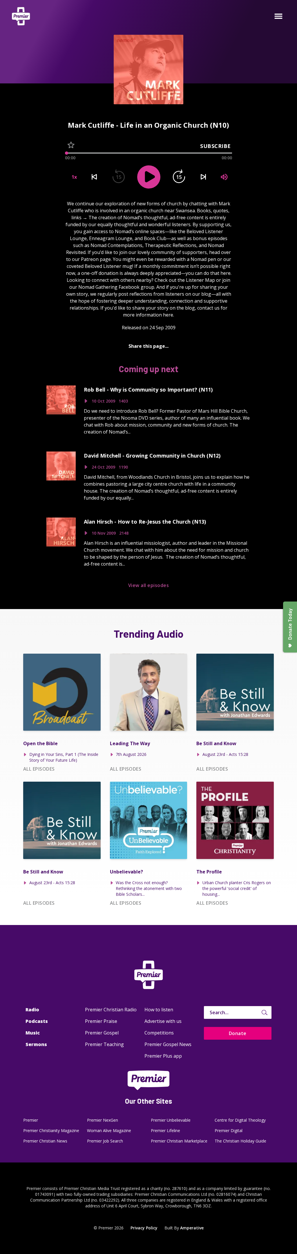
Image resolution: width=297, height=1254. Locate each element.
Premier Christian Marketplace (179, 1141)
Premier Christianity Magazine (51, 1130)
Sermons (36, 1044)
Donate (238, 1033)
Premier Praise (101, 1021)
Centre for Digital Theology (240, 1120)
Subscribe (215, 145)
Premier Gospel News (167, 1044)
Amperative (192, 1228)
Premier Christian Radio (111, 1009)
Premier (30, 1120)
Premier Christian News (45, 1141)
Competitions (159, 1033)
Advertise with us (163, 1021)
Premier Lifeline (165, 1130)
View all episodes (148, 585)
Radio (32, 1009)
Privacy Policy (144, 1228)
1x (74, 177)
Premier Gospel (102, 1033)
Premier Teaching (104, 1044)
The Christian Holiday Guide (240, 1141)
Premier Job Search (105, 1141)
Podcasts (37, 1021)
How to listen (158, 1009)
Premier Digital (228, 1130)
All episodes (39, 769)
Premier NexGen (102, 1120)
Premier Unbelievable (171, 1120)
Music (33, 1033)
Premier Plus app (163, 1056)
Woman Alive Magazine (109, 1130)
